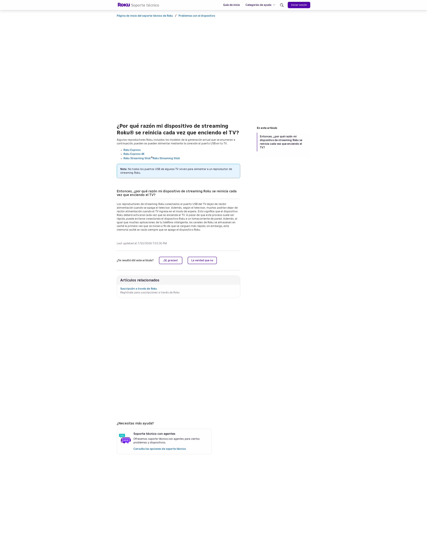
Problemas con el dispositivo (196, 15)
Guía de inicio (231, 5)
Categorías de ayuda (258, 5)
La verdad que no (202, 260)
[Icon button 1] (282, 5)
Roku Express (132, 150)
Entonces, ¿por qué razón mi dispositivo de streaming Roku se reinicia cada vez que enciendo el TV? (281, 142)
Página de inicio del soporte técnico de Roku (145, 15)
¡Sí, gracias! (170, 260)
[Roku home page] (124, 6)
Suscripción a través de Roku (138, 288)
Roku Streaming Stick (137, 158)
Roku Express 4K (134, 154)
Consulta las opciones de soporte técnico (159, 449)
